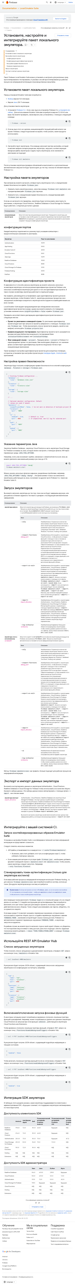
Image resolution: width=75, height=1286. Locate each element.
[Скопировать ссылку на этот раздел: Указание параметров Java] (39, 444)
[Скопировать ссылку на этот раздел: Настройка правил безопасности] (46, 361)
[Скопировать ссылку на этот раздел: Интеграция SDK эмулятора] (47, 1098)
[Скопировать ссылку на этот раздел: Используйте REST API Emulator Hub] (59, 941)
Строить (9, 30)
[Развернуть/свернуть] (16, 51)
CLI (21, 110)
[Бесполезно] (69, 28)
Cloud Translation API (40, 20)
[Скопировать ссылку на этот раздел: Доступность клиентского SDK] (43, 1114)
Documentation (9, 8)
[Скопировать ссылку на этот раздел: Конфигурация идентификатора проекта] (56, 281)
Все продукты (6, 1269)
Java (15, 102)
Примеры (5, 1235)
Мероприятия (31, 1243)
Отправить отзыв (63, 35)
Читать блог (30, 1231)
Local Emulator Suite (29, 8)
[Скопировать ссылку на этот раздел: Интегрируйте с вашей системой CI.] (60, 827)
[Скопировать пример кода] (69, 121)
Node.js (10, 99)
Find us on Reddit (32, 1234)
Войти (71, 2)
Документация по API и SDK (11, 1232)
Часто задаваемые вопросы (59, 1244)
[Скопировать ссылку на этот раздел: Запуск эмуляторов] (34, 488)
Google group (55, 1235)
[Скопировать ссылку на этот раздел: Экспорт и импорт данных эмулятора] (61, 781)
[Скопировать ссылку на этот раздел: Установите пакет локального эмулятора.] (67, 90)
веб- (65, 353)
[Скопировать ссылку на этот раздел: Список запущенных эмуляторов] (46, 947)
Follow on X (30, 1237)
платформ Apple (49, 353)
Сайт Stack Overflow (57, 1232)
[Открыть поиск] (47, 2)
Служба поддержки (57, 1229)
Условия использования (9, 1277)
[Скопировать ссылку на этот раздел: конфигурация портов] (33, 227)
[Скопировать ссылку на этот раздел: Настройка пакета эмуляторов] (51, 178)
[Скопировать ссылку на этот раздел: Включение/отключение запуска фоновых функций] (69, 1013)
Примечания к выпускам (58, 1238)
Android (59, 353)
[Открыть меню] (3, 2)
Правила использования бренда (61, 1241)
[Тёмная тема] (66, 121)
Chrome (4, 1260)
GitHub (4, 1241)
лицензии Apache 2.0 (31, 1213)
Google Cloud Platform (9, 1266)
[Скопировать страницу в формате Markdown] (31, 45)
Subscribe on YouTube (33, 1240)
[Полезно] (66, 28)
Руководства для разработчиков (12, 1229)
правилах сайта (62, 1213)
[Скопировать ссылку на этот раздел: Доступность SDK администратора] (49, 1163)
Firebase (6, 28)
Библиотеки (6, 1238)
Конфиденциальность (26, 1277)
